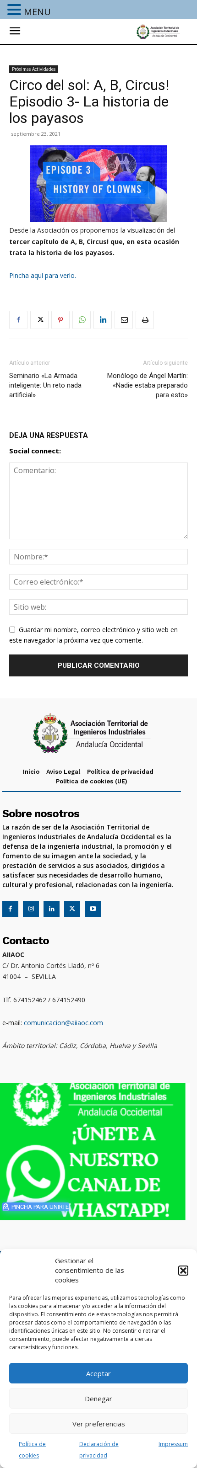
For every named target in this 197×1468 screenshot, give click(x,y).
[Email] (124, 320)
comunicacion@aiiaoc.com (63, 1022)
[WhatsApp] (81, 320)
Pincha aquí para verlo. (42, 275)
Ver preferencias (98, 1423)
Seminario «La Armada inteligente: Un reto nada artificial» (45, 385)
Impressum (173, 1444)
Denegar (98, 1398)
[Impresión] (145, 320)
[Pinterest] (60, 320)
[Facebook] (18, 320)
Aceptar (98, 1373)
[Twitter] (39, 320)
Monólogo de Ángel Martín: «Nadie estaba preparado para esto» (147, 385)
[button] (183, 1270)
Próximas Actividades (33, 69)
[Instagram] (31, 909)
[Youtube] (93, 909)
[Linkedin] (102, 320)
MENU (37, 11)
